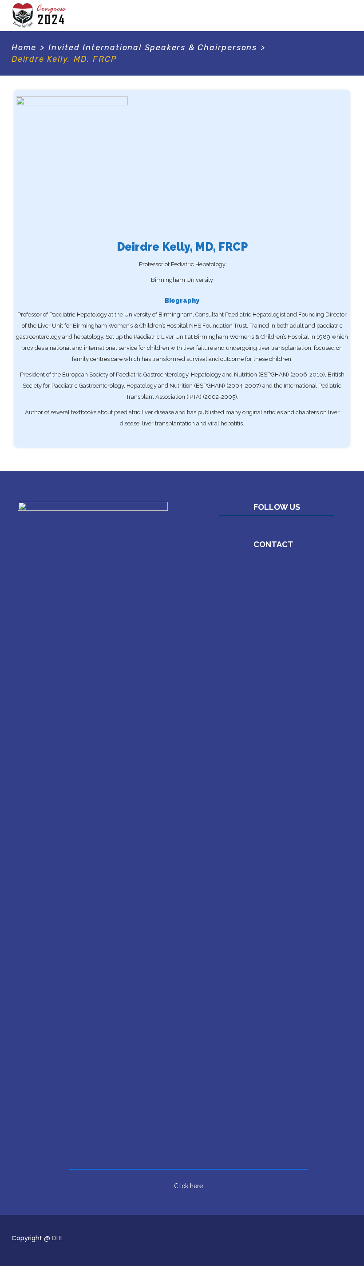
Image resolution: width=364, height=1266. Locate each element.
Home (24, 47)
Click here (188, 1186)
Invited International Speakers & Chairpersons (152, 47)
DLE (57, 1238)
